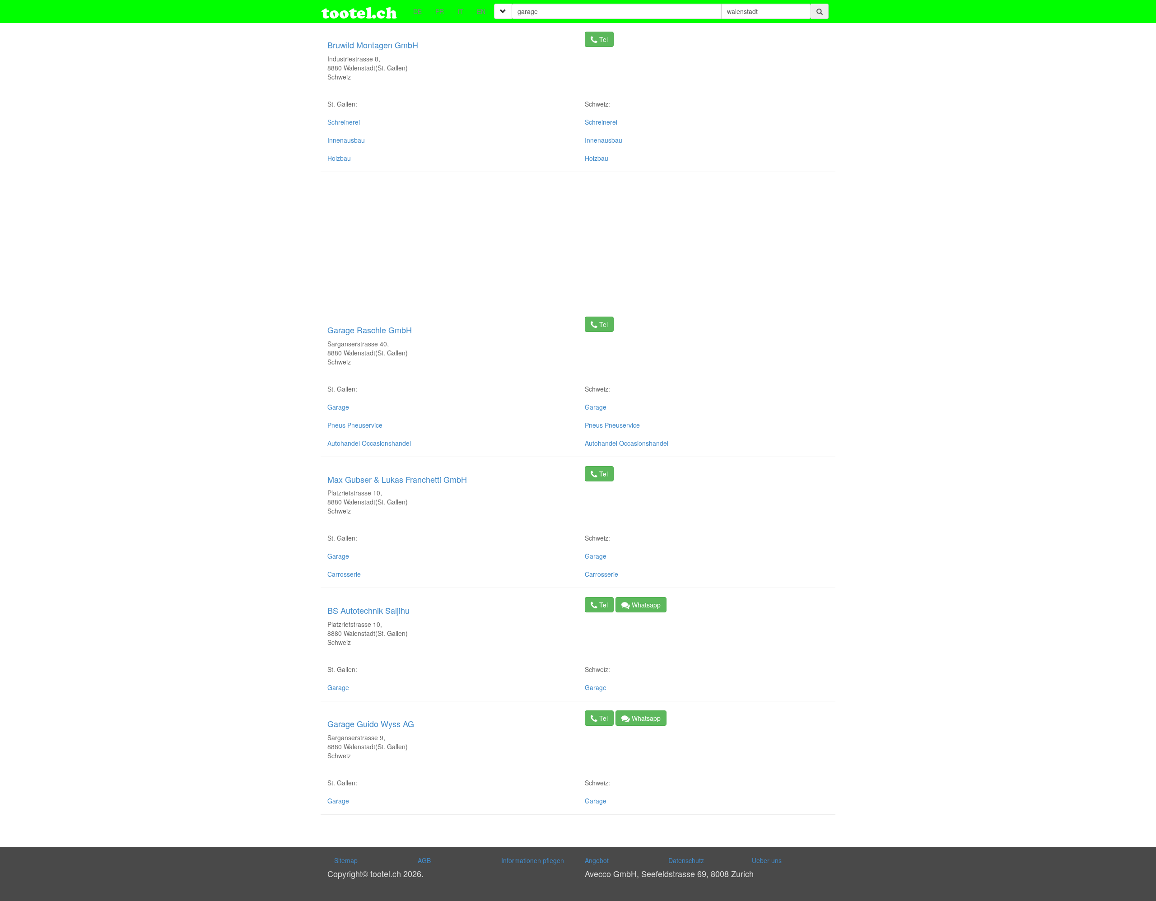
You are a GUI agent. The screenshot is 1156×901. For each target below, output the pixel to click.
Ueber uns (767, 860)
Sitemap (346, 860)
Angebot (597, 860)
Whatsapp (645, 604)
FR (439, 11)
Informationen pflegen (532, 860)
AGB (424, 860)
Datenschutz (686, 860)
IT (460, 11)
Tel (602, 39)
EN (481, 11)
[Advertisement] (578, 244)
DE (417, 11)
